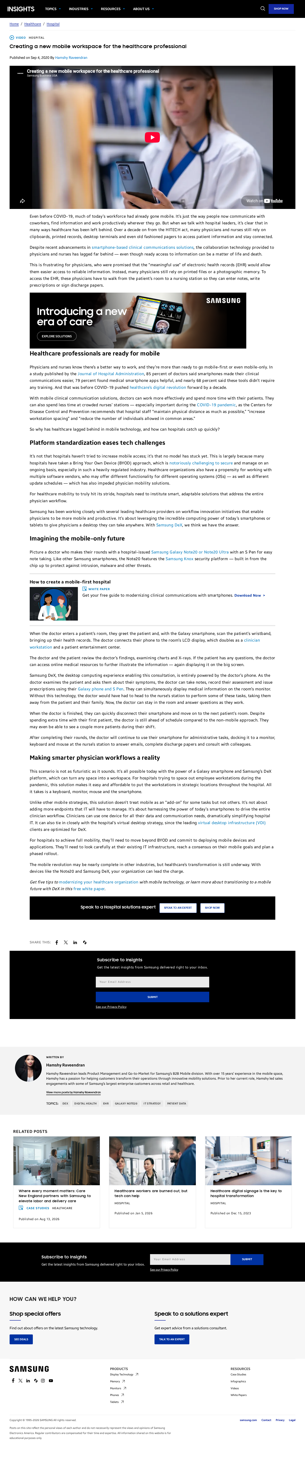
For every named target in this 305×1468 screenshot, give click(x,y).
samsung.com (248, 1420)
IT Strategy (152, 1103)
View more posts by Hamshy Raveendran (73, 1092)
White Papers (239, 1395)
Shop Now (281, 8)
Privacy (280, 1420)
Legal (292, 1420)
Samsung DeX (169, 525)
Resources (111, 9)
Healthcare (32, 24)
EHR (106, 1103)
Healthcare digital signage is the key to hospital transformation (246, 1193)
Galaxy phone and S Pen (100, 689)
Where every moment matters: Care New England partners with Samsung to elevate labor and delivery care (55, 1196)
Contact (266, 1420)
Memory (115, 1381)
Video (21, 38)
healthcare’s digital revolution (158, 387)
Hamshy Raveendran (71, 57)
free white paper (88, 888)
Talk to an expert (172, 1339)
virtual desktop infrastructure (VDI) (232, 822)
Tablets (114, 1402)
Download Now (248, 595)
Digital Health (85, 1103)
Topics (50, 9)
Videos (235, 1388)
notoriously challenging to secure (201, 463)
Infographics (238, 1381)
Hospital (53, 24)
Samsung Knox (179, 558)
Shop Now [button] (212, 907)
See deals (21, 1339)
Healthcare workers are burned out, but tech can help (151, 1193)
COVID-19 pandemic (216, 404)
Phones (114, 1395)
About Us (141, 9)
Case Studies (38, 1208)
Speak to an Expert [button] (178, 907)
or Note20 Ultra (214, 552)
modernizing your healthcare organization (98, 882)
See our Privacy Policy (111, 1007)
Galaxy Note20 (126, 1103)
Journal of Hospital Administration (111, 373)
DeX (65, 1103)
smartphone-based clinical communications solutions (143, 247)
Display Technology (121, 1374)
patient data (176, 1103)
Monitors (115, 1388)
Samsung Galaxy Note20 (175, 552)
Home (14, 24)
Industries (78, 9)
